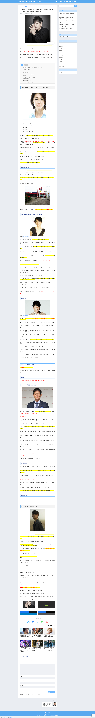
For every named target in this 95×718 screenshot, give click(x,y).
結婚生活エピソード (27, 80)
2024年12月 (61, 52)
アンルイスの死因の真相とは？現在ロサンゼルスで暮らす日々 (67, 25)
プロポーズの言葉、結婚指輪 (28, 74)
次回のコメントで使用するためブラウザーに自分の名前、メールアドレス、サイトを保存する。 (37, 689)
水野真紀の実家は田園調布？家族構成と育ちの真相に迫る (67, 14)
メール (22, 680)
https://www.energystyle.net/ (26, 236)
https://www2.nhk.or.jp (25, 315)
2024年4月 (61, 61)
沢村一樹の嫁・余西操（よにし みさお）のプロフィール (32, 67)
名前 (21, 676)
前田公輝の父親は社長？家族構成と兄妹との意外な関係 (67, 29)
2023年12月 (61, 66)
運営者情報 (60, 1)
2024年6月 (61, 59)
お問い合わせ (74, 1)
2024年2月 (61, 64)
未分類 (54, 625)
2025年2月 (61, 48)
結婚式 (24, 75)
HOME (48, 712)
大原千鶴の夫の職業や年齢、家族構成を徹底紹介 (67, 21)
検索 (75, 6)
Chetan (7, 717)
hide (26, 65)
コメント (22, 662)
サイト (21, 685)
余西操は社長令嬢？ (27, 69)
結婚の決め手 (26, 72)
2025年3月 (61, 46)
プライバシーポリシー (67, 1)
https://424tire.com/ (25, 206)
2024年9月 (61, 55)
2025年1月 (61, 50)
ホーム (56, 1)
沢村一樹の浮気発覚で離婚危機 (29, 77)
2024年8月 (61, 57)
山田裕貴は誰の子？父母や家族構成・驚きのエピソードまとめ (67, 18)
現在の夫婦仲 (26, 78)
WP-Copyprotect (11, 717)
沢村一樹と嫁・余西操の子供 (27, 82)
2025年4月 (61, 44)
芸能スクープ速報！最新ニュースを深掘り (30, 1)
